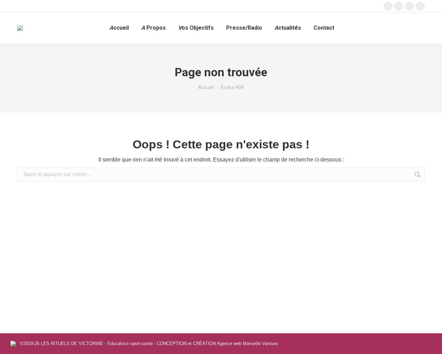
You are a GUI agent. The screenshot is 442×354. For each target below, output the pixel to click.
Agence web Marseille (239, 343)
